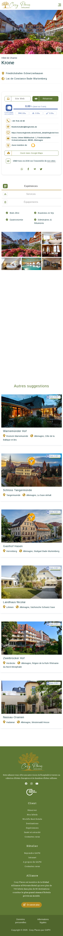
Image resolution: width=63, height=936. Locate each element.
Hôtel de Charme (9, 58)
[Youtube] (37, 783)
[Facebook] (26, 783)
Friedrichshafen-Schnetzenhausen (24, 73)
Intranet (32, 857)
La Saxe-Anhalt (44, 495)
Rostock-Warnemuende (17, 436)
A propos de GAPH (32, 862)
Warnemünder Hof (15, 431)
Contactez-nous (32, 836)
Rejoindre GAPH (32, 853)
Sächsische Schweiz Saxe (42, 607)
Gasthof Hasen (13, 546)
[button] (31, 905)
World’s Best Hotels (32, 819)
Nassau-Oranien (13, 717)
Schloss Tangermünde (17, 490)
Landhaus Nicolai (14, 602)
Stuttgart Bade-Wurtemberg (46, 551)
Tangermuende (13, 495)
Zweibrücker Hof (14, 658)
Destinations (32, 823)
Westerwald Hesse (40, 722)
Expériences (32, 827)
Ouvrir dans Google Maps (31, 153)
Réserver (32, 810)
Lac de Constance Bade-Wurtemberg (26, 78)
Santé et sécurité (32, 832)
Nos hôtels (32, 814)
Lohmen (10, 607)
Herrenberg (11, 551)
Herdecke (10, 663)
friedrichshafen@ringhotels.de (24, 127)
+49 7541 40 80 (18, 121)
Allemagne (39, 436)
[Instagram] (31, 783)
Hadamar (10, 722)
